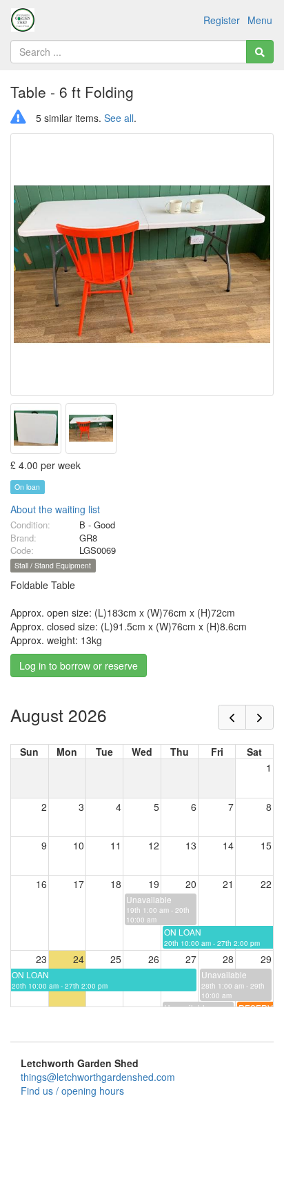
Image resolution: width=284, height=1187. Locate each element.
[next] (259, 717)
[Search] (260, 51)
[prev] (232, 717)
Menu (259, 20)
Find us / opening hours (72, 1090)
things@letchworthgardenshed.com (98, 1077)
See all (119, 118)
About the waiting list (55, 509)
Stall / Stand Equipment (52, 565)
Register (221, 20)
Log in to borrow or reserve (78, 665)
